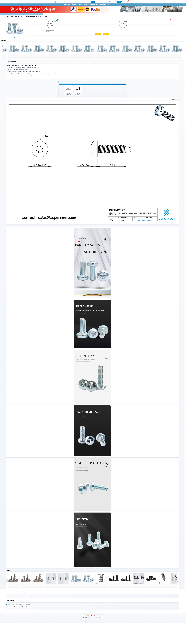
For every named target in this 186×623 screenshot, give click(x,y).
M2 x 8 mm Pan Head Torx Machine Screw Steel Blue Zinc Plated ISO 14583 (51, 56)
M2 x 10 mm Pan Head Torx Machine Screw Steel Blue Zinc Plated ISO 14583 (76, 56)
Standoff (85, 4)
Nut (108, 4)
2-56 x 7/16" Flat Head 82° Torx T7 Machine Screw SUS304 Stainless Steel (62, 585)
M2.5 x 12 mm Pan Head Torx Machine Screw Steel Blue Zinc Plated (75, 585)
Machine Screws (67, 4)
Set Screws (80, 4)
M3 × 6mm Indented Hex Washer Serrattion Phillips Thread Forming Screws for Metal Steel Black (175, 586)
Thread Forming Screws (93, 4)
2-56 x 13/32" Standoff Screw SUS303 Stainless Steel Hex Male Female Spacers (163, 585)
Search (93, 1)
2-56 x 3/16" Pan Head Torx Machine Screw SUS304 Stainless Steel (12, 585)
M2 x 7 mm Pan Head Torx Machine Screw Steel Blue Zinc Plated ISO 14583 (38, 56)
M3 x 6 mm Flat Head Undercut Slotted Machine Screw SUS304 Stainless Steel (100, 585)
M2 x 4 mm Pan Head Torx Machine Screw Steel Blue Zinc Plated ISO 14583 (101, 56)
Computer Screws (103, 4)
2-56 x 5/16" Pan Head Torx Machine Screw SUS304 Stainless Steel (25, 585)
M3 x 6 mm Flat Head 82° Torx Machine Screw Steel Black (138, 585)
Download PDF (174, 99)
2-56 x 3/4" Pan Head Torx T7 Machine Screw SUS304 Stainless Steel (37, 585)
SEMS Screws (74, 4)
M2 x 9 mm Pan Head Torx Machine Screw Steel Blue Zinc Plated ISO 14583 (63, 56)
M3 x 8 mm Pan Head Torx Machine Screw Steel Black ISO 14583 (113, 585)
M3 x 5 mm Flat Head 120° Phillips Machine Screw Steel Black (150, 585)
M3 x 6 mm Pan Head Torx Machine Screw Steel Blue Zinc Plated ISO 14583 (87, 585)
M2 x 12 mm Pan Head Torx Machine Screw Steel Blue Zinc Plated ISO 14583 (88, 56)
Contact (124, 1)
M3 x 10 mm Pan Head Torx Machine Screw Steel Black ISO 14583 (125, 585)
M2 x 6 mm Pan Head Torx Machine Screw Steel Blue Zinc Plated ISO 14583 (25, 56)
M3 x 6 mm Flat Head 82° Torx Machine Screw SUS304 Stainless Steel (50, 585)
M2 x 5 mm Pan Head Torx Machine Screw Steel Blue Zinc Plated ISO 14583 (13, 56)
